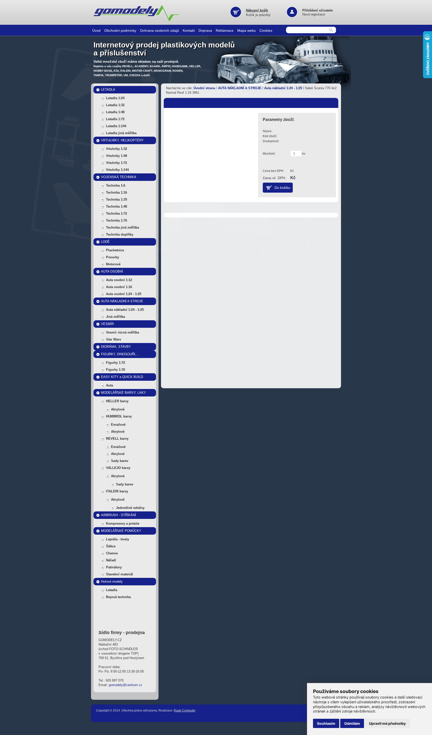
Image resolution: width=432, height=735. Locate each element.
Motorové (113, 264)
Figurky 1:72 (115, 363)
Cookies (266, 30)
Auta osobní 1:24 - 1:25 (123, 294)
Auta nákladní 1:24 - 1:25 (125, 310)
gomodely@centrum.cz (125, 685)
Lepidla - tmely (117, 539)
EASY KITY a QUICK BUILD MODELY (122, 378)
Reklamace (225, 30)
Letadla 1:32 (115, 105)
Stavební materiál (119, 574)
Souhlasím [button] (326, 723)
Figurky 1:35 (115, 369)
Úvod (96, 30)
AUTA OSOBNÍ (112, 271)
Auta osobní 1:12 (119, 280)
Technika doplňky (119, 234)
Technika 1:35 (116, 199)
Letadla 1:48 (115, 112)
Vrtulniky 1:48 (116, 156)
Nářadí (111, 560)
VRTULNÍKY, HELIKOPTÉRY (122, 140)
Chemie (112, 553)
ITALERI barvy (117, 491)
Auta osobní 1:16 (119, 287)
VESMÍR (107, 324)
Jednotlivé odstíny (130, 508)
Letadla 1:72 (115, 119)
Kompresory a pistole (122, 523)
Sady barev (119, 461)
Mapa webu (246, 30)
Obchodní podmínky (120, 30)
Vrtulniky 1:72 (116, 163)
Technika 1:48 (116, 206)
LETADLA (108, 89)
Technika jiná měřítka (122, 227)
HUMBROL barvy (119, 416)
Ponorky (112, 257)
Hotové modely (112, 581)
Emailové (118, 424)
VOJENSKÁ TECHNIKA (118, 177)
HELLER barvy (117, 401)
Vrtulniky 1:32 (116, 149)
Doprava (205, 30)
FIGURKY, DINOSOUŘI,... (120, 354)
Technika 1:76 (116, 220)
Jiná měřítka (115, 317)
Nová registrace (313, 14)
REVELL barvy (117, 438)
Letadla (111, 590)
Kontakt (189, 30)
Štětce (111, 546)
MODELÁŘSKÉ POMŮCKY (121, 531)
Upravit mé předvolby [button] (387, 723)
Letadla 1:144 (116, 126)
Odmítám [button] (352, 723)
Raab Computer (185, 710)
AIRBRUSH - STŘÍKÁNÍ (118, 515)
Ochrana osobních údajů (159, 30)
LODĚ (105, 242)
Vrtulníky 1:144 (117, 170)
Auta (109, 385)
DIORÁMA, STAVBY (116, 347)
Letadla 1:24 (115, 98)
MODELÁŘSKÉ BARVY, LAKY (123, 392)
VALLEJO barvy (118, 468)
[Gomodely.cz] (137, 21)
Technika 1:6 (115, 185)
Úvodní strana (204, 88)
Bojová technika (118, 597)
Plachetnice (115, 250)
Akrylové (117, 409)
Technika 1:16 (116, 192)
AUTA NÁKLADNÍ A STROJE (122, 301)
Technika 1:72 (116, 213)
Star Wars (113, 339)
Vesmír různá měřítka (122, 332)
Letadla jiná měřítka (121, 133)
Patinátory (114, 567)
